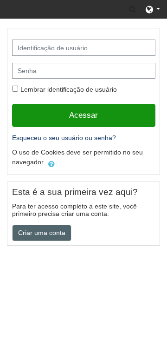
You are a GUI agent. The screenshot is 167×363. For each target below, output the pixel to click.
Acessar (83, 115)
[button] (132, 9)
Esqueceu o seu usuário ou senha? (64, 137)
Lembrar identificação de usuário (68, 89)
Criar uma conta (41, 232)
